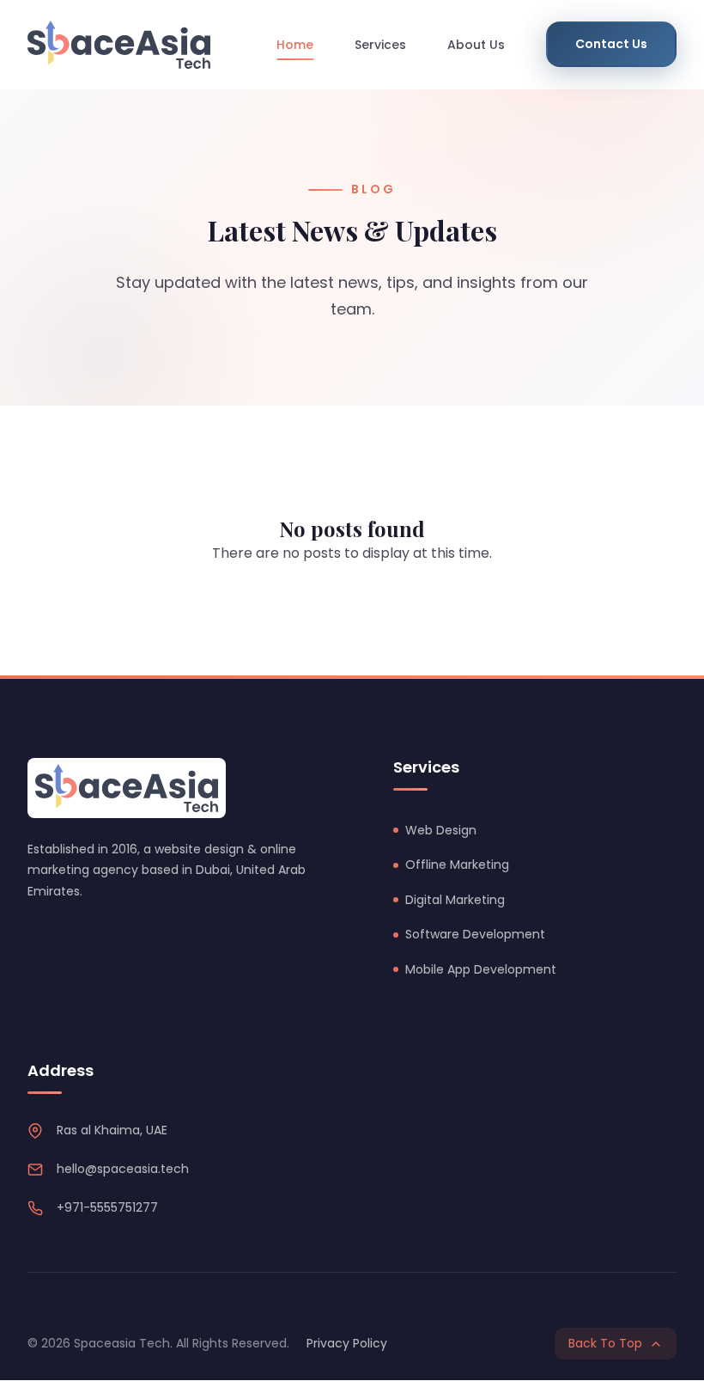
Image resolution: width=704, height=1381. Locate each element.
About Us (476, 44)
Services (380, 44)
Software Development (475, 934)
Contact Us (611, 43)
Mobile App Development (480, 969)
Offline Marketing (457, 864)
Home (294, 44)
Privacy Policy (346, 1343)
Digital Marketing (455, 899)
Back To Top (605, 1343)
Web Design (440, 830)
